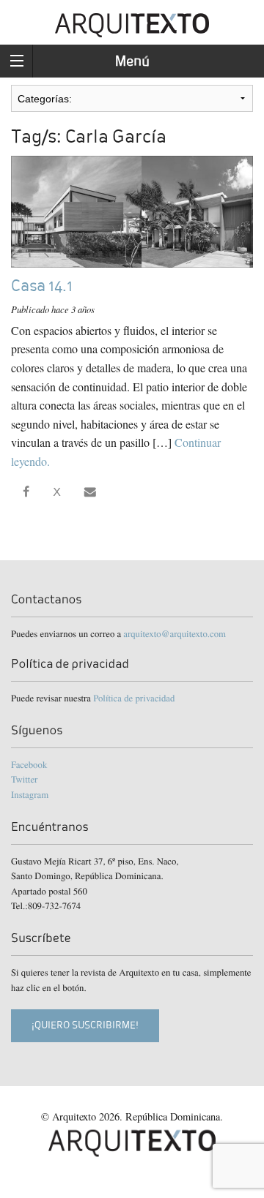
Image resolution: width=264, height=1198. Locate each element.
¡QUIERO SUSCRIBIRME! (85, 1025)
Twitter (24, 779)
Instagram (29, 794)
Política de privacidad (134, 697)
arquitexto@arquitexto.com (174, 633)
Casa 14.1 (42, 285)
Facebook (29, 764)
